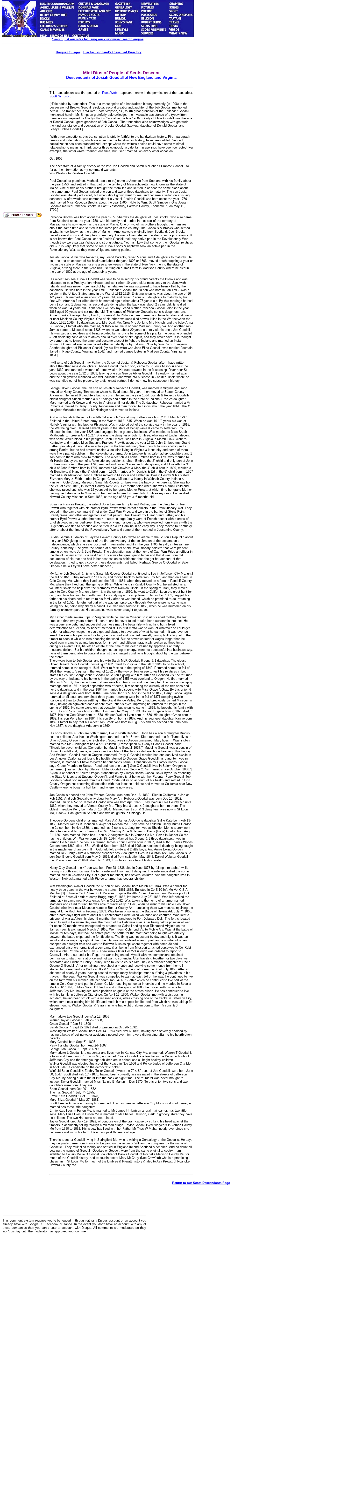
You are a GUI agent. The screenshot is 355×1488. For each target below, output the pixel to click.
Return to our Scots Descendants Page (201, 1183)
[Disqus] (74, 1296)
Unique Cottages (68, 52)
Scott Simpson (60, 96)
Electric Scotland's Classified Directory (112, 52)
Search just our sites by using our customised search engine (97, 39)
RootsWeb (109, 93)
